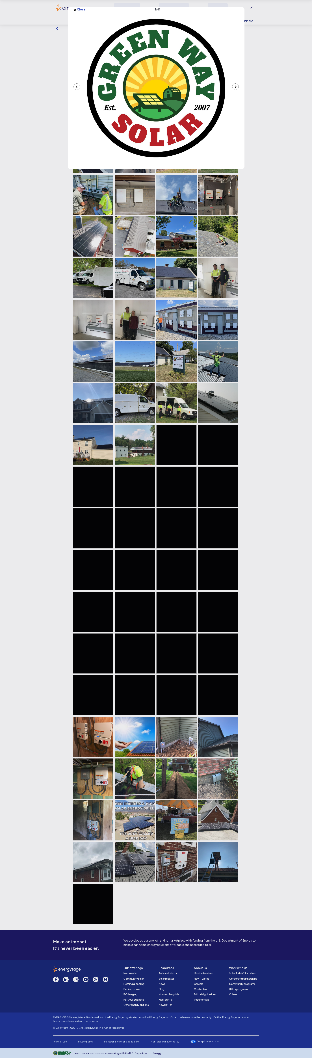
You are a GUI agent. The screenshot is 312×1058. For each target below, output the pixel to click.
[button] (156, 88)
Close (79, 9)
